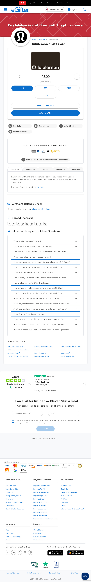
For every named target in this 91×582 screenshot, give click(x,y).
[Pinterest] (23, 224)
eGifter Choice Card (15, 346)
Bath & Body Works (67, 356)
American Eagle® (13, 353)
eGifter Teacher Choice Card (18, 350)
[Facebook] (14, 224)
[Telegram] (45, 224)
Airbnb (63, 350)
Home (34, 39)
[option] (22, 88)
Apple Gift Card (40, 353)
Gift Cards (42, 39)
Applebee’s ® (65, 353)
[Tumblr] (36, 224)
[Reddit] (32, 224)
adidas (36, 350)
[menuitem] (45, 241)
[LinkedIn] (27, 224)
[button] (72, 9)
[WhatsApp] (41, 224)
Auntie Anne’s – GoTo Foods (17, 356)
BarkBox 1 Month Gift (42, 356)
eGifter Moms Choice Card (70, 346)
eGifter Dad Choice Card (43, 346)
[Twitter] (18, 224)
